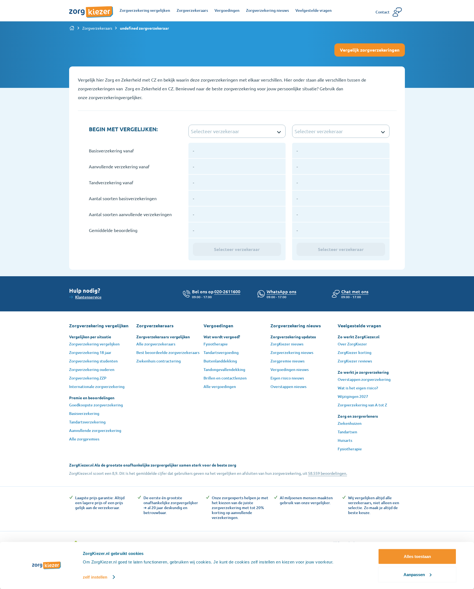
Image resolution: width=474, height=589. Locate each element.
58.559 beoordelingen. (327, 473)
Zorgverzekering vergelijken (94, 344)
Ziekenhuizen (350, 423)
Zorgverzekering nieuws (291, 352)
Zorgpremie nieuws (287, 361)
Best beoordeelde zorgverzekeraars (167, 352)
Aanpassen (414, 574)
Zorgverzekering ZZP (87, 378)
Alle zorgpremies (84, 439)
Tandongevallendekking (224, 369)
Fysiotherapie (216, 344)
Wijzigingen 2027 (353, 396)
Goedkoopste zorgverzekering (96, 404)
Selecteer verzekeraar (237, 249)
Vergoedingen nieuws (289, 369)
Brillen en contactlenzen (225, 378)
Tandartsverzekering (87, 422)
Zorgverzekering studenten (93, 361)
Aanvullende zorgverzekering (95, 430)
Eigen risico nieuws (287, 378)
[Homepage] (91, 9)
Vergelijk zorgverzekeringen (369, 50)
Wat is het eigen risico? (358, 387)
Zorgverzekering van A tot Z (362, 404)
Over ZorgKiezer (352, 344)
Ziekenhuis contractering (158, 361)
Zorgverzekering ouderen (91, 369)
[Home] (72, 28)
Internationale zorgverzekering (97, 386)
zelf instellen (95, 577)
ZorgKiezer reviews (355, 361)
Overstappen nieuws (288, 386)
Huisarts (345, 440)
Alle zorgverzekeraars (155, 344)
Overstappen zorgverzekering (364, 379)
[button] (354, 291)
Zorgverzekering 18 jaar (90, 352)
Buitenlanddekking (220, 361)
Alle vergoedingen (220, 386)
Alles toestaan (417, 556)
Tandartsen (347, 431)
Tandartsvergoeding (221, 352)
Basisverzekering (84, 413)
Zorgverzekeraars (97, 28)
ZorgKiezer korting (354, 352)
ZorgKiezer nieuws (286, 344)
